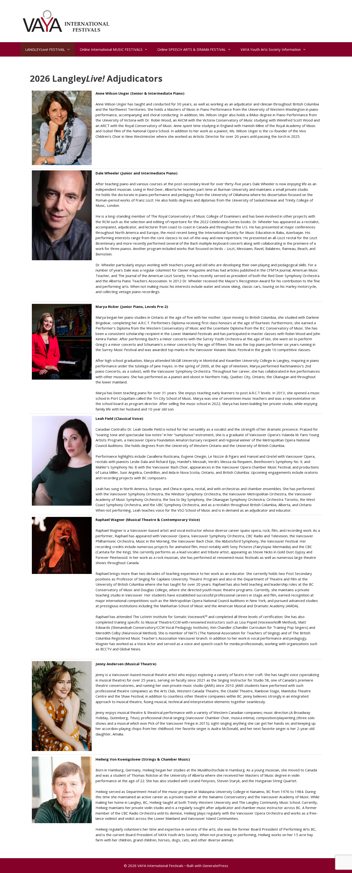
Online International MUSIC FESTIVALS (111, 49)
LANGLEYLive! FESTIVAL (45, 49)
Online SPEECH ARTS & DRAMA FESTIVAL (191, 49)
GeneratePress (215, 865)
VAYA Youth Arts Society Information (271, 49)
